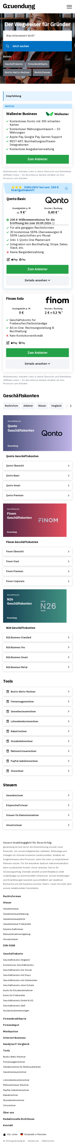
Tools (8, 681)
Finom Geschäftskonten (22, 542)
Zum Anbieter (38, 159)
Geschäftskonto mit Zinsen (17, 969)
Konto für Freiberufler (14, 995)
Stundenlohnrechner (13, 1100)
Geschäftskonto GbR (14, 1005)
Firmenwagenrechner (14, 1061)
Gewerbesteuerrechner (14, 1071)
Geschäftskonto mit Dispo (17, 975)
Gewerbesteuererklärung (15, 913)
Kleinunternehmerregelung (16, 934)
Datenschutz (48, 1141)
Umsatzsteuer (10, 939)
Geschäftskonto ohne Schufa (18, 985)
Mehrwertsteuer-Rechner (16, 1084)
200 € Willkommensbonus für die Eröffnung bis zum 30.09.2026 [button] (32, 221)
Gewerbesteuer (11, 908)
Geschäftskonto (13, 953)
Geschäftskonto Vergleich (16, 959)
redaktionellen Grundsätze (24, 888)
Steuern (10, 784)
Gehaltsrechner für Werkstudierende (22, 1066)
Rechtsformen (12, 896)
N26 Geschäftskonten (20, 628)
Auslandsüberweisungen (16, 1010)
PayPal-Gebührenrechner (16, 1090)
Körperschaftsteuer (13, 929)
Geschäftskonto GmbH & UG (18, 1000)
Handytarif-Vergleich (16, 1044)
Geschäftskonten (21, 395)
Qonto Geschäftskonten (22, 456)
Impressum (33, 1141)
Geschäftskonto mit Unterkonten (20, 980)
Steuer (7, 902)
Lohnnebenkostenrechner (16, 1079)
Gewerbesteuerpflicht (14, 919)
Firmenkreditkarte (14, 1018)
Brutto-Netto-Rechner (14, 1056)
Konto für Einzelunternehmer (18, 990)
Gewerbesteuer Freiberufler (17, 923)
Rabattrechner (10, 1095)
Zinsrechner (9, 1105)
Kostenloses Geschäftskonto (18, 964)
